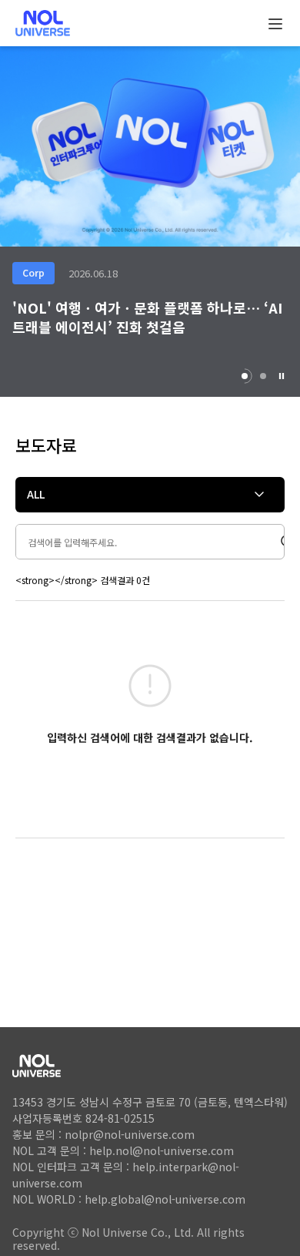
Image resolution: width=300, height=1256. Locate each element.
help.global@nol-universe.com (165, 1199)
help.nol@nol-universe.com (161, 1150)
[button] (281, 376)
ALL (36, 494)
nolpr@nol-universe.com (130, 1134)
